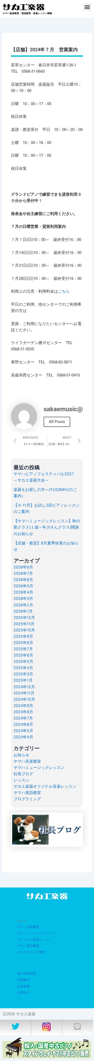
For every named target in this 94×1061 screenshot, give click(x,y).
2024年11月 (24, 693)
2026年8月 (23, 567)
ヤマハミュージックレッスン (39, 767)
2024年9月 (23, 705)
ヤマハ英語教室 (27, 792)
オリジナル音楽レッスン (34, 939)
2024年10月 (24, 699)
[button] (87, 7)
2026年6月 (23, 579)
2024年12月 (24, 687)
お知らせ (21, 755)
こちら (64, 291)
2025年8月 (23, 642)
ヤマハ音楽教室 (27, 761)
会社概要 (23, 986)
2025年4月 (23, 667)
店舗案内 (23, 980)
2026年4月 (23, 592)
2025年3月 (23, 674)
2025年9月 (23, 636)
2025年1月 (23, 680)
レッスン (21, 780)
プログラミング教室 (31, 952)
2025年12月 (24, 617)
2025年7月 (23, 649)
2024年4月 (23, 737)
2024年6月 (23, 724)
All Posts (57, 421)
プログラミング (27, 799)
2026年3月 (23, 598)
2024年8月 (23, 712)
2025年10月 (24, 630)
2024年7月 (23, 718)
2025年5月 (23, 661)
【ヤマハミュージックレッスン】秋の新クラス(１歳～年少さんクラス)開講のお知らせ (47, 527)
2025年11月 (24, 624)
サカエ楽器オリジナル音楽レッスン (45, 786)
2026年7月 (23, 573)
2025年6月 (23, 655)
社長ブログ (23, 774)
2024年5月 (23, 730)
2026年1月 (23, 611)
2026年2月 (23, 605)
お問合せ (23, 992)
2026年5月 (23, 586)
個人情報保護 (26, 973)
